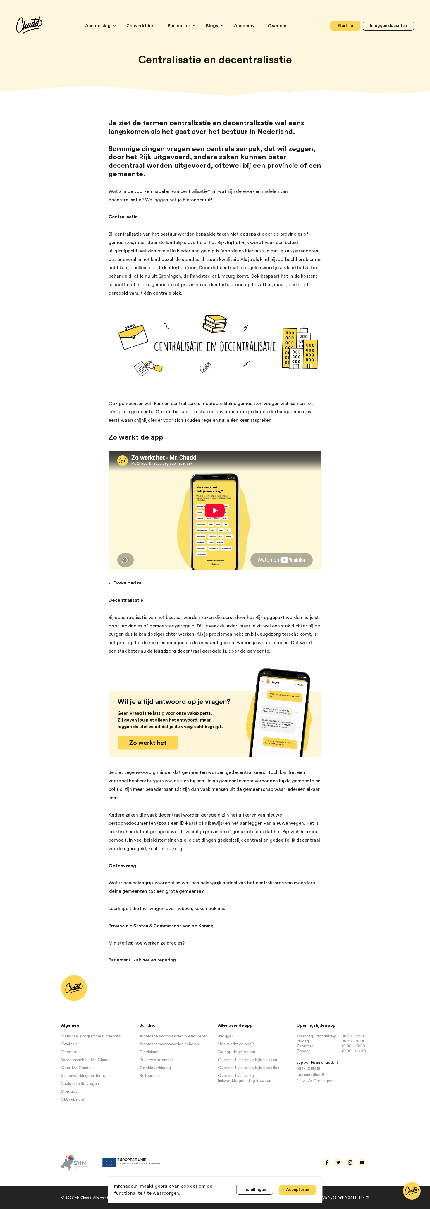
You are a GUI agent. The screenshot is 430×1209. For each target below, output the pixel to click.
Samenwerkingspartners (83, 1076)
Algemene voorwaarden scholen (169, 1044)
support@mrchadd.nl (317, 1063)
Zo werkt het (141, 25)
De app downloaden (236, 1052)
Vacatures (70, 1052)
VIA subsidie (72, 1099)
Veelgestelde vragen (80, 1084)
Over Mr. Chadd (76, 1068)
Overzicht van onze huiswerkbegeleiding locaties (244, 1078)
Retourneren (151, 1076)
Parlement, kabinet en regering (142, 960)
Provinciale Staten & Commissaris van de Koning (161, 925)
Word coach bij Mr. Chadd (85, 1060)
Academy (245, 25)
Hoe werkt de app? (236, 1044)
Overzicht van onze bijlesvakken (247, 1060)
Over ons (278, 25)
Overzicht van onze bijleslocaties (248, 1068)
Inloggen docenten (388, 26)
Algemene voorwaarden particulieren (173, 1036)
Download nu (127, 583)
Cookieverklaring (155, 1068)
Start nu (345, 26)
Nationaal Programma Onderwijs (91, 1036)
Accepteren (297, 1190)
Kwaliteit (69, 1044)
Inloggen (226, 1036)
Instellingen (254, 1190)
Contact (69, 1091)
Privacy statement (156, 1060)
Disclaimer (149, 1052)
